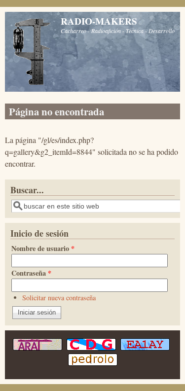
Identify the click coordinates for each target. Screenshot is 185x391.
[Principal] (32, 83)
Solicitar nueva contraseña (59, 297)
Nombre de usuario (42, 248)
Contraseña (31, 273)
